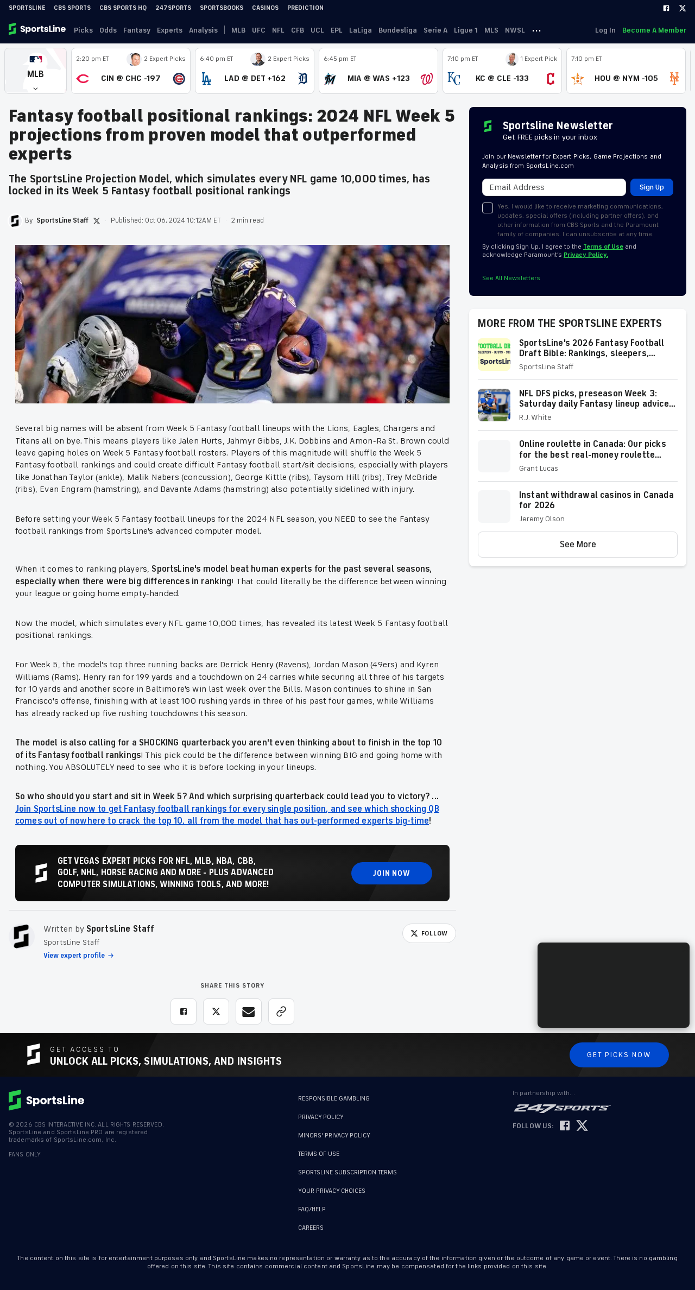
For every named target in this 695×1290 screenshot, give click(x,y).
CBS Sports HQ (123, 8)
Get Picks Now (619, 1054)
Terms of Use (603, 247)
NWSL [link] (515, 30)
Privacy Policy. (586, 255)
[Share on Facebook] (183, 1011)
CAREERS (311, 1228)
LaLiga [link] (360, 30)
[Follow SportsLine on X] (582, 1126)
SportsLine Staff (120, 929)
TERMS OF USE (318, 1154)
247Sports (173, 8)
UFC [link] (259, 30)
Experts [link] (169, 30)
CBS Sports (72, 8)
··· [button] (536, 30)
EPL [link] (337, 30)
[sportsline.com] (38, 29)
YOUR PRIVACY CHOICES (331, 1191)
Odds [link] (108, 30)
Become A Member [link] (654, 30)
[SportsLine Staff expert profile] (22, 937)
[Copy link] (281, 1011)
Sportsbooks (221, 8)
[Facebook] (666, 8)
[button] (35, 71)
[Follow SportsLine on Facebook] (564, 1126)
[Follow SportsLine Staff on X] (96, 221)
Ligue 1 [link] (466, 30)
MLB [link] (238, 30)
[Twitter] (682, 8)
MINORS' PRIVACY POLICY (334, 1135)
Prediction (305, 8)
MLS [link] (491, 30)
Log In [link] (605, 30)
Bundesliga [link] (397, 30)
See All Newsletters (511, 278)
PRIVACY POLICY (321, 1117)
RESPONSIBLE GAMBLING (334, 1099)
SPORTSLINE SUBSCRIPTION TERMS (347, 1172)
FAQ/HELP (312, 1209)
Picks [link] (83, 30)
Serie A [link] (435, 30)
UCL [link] (317, 30)
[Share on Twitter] (216, 1011)
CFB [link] (297, 30)
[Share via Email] (249, 1011)
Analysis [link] (203, 30)
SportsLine (27, 8)
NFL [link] (278, 30)
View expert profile (74, 955)
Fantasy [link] (136, 30)
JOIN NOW (391, 873)
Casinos (265, 8)
